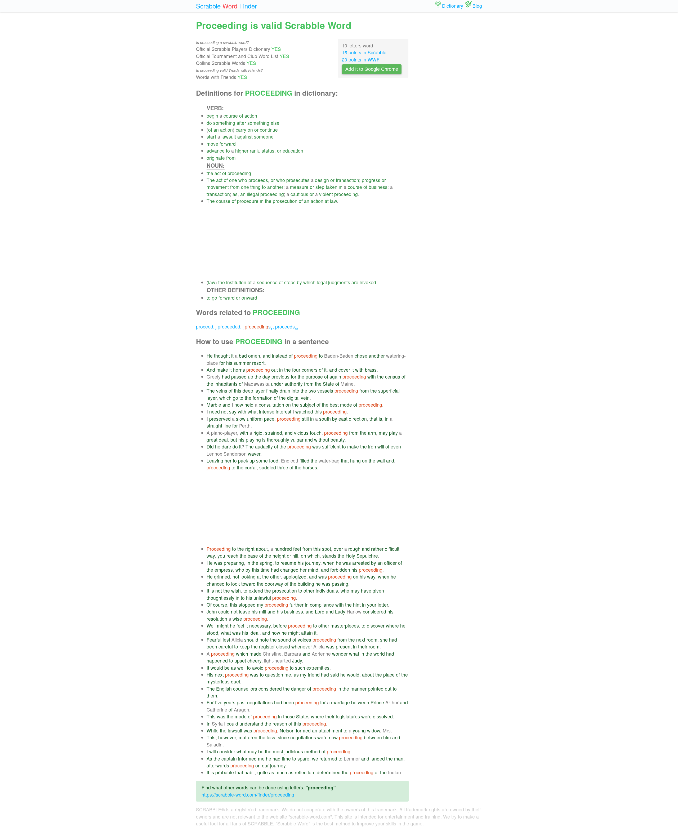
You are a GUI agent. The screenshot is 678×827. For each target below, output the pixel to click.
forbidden (340, 569)
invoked (368, 282)
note (264, 639)
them (212, 695)
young (359, 730)
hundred (283, 548)
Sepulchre (367, 555)
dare (226, 446)
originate (216, 157)
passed (239, 376)
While (212, 730)
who (242, 180)
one (233, 180)
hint (357, 604)
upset (240, 660)
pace (269, 418)
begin (212, 115)
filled (304, 460)
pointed (375, 688)
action (250, 115)
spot (326, 548)
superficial (389, 390)
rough (354, 548)
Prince (377, 702)
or (256, 129)
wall (381, 460)
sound (284, 639)
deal (223, 439)
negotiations (260, 702)
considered (374, 611)
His (210, 674)
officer (390, 562)
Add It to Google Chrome (371, 69)
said (334, 674)
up (250, 376)
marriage (340, 702)
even (396, 446)
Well (211, 625)
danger (298, 688)
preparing (234, 562)
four (296, 369)
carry (241, 129)
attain (307, 632)
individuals (327, 590)
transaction (347, 180)
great (212, 439)
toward (248, 583)
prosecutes (298, 180)
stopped (247, 604)
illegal (253, 194)
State (328, 383)
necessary (260, 625)
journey (312, 562)
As (209, 758)
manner (358, 688)
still (305, 418)
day (266, 376)
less (271, 737)
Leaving (215, 460)
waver (254, 453)
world (379, 653)
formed (303, 730)
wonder (340, 653)
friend (314, 674)
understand (251, 723)
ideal (254, 632)
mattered (248, 737)
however (227, 737)
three (282, 467)
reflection (304, 772)
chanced (216, 583)
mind (313, 569)
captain (229, 758)
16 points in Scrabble (364, 52)
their (362, 646)
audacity (264, 446)
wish (236, 590)
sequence (267, 282)
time (265, 569)
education (293, 150)
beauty (338, 439)
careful (225, 646)
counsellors (245, 688)
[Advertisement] (308, 242)
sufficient (331, 446)
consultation (271, 404)
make (222, 369)
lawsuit (228, 136)
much (281, 772)
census (392, 376)
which (309, 282)
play (393, 432)
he (217, 446)
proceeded (230, 326)
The (211, 180)
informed (247, 758)
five (218, 702)
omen (254, 355)
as (235, 194)
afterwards (218, 765)
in (340, 187)
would (217, 667)
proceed (206, 326)
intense (266, 411)
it (232, 355)
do (209, 122)
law (333, 201)
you (221, 555)
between (360, 702)
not (224, 411)
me (287, 674)
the (210, 173)
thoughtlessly (220, 597)
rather (377, 548)
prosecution (285, 201)
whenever (301, 646)
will (380, 446)
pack (243, 460)
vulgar (297, 439)
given (378, 590)
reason (280, 723)
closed (283, 646)
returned (328, 758)
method (312, 751)
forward (228, 143)
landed (378, 758)
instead (279, 355)
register (267, 646)
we (315, 758)
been (212, 646)
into (295, 390)
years (229, 702)
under (277, 383)
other (275, 576)
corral (251, 467)
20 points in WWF (361, 59)
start (211, 136)
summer (242, 362)
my (260, 604)
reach (232, 555)
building (306, 583)
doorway (274, 583)
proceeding (239, 173)
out (274, 369)
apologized (294, 576)
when (328, 562)
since (283, 737)
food (273, 460)
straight (214, 425)
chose (361, 355)
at (327, 201)
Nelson (287, 730)
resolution (217, 618)
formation (263, 397)
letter (383, 604)
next (360, 639)
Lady (340, 611)
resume (288, 562)
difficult (392, 548)
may (383, 432)
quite (262, 772)
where (392, 625)
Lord (319, 611)
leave (244, 611)
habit (249, 772)
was (316, 446)
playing (253, 439)
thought (222, 355)
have (366, 590)
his (229, 362)
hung (355, 460)
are (354, 282)
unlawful (262, 597)
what (253, 411)
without (321, 439)
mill (262, 611)
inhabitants (226, 383)
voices (304, 639)
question (274, 674)
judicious (293, 751)
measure (299, 187)
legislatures (348, 716)
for (222, 362)
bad (243, 355)
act (218, 173)
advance (216, 150)
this (237, 390)
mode (346, 404)
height (279, 555)
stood (212, 632)
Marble (214, 404)
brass (371, 369)
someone (264, 136)
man (398, 758)
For (210, 702)
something (224, 122)
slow (241, 418)
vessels (325, 390)
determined (329, 772)
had (226, 376)
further (296, 604)
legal (322, 282)
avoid (258, 667)
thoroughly (278, 439)
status (268, 150)
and (267, 355)
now (238, 404)
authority (293, 383)
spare (303, 758)
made (255, 653)
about (262, 548)
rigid (257, 432)
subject (307, 404)
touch (316, 432)
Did (210, 446)
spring (266, 562)
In (209, 723)
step (319, 187)
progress (371, 180)
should (251, 639)
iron (372, 446)
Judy (297, 660)
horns (239, 369)
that (373, 418)
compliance (322, 604)
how (275, 632)
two (312, 390)
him (387, 737)
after (241, 122)
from (231, 157)
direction (358, 418)
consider (226, 751)
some (262, 460)
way (211, 555)
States (303, 716)
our (265, 765)
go (214, 297)
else (275, 122)
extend (256, 590)
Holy (350, 555)
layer (260, 390)
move (212, 143)
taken (331, 187)
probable (224, 772)
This (211, 716)
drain (285, 390)
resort (258, 362)
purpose (314, 376)
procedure (247, 201)
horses (310, 467)
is (380, 418)
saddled (267, 467)
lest (226, 639)
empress (224, 569)
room (372, 639)
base (253, 555)
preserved (220, 418)
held (248, 404)
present (344, 646)
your (371, 604)
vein (305, 397)
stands (329, 555)
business (378, 187)
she (384, 639)
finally (272, 390)
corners (310, 369)
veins (221, 390)
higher (241, 150)
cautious (299, 194)
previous (280, 376)
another (275, 187)
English (224, 688)
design (322, 180)
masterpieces (345, 625)
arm (372, 432)
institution (236, 282)
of (241, 115)
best (334, 404)
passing (340, 583)
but (233, 439)
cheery (254, 660)
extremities (317, 667)
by (299, 282)
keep (244, 646)
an (216, 129)
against (245, 136)
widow (373, 730)
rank (254, 150)
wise (237, 618)
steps (290, 282)
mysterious (218, 681)
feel (240, 625)
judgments (339, 282)
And (211, 369)
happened (217, 660)
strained (273, 432)
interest (283, 411)
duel (235, 681)
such (300, 667)
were (366, 716)
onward (249, 297)
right (250, 548)
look (235, 583)
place (389, 674)
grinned (222, 576)
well (241, 667)
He (210, 355)
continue (269, 129)
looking (248, 576)
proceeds (258, 180)
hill (295, 555)
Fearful (214, 639)
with (359, 369)
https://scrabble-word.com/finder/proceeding (248, 794)
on (250, 129)
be (227, 667)
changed (289, 569)
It (208, 590)
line (227, 425)
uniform (255, 418)
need (214, 411)
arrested (361, 562)
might (223, 625)
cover (344, 369)
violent (326, 194)
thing (255, 187)
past (241, 702)
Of (209, 604)
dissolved (383, 716)
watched (304, 411)
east (342, 418)
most (278, 751)
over (338, 548)
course (231, 115)
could (224, 611)
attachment (330, 730)
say (233, 411)
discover (376, 625)
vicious (301, 432)
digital (293, 397)
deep (248, 390)
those (289, 716)
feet (297, 548)
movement (218, 187)
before (280, 625)
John (212, 611)
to (228, 150)
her (228, 460)
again (335, 376)
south (325, 418)
